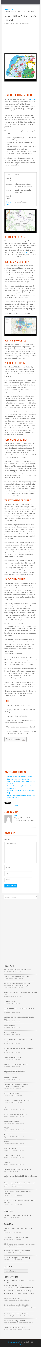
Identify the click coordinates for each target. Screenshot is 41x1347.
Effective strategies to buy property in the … (19, 1244)
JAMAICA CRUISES (10, 1001)
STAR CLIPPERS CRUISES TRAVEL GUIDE (17, 970)
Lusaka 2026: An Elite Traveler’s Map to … (18, 1169)
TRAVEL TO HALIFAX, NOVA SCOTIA (16, 1064)
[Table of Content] (23, 739)
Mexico (32, 99)
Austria (6, 1142)
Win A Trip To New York (25, 1293)
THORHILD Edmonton (11, 1093)
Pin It (16, 805)
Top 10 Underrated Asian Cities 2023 (16, 1305)
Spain (27, 252)
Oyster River (18, 1285)
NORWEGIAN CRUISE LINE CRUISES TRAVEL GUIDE (19, 1009)
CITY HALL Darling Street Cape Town (16, 977)
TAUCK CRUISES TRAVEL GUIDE (14, 1071)
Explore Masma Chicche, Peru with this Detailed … (17, 1193)
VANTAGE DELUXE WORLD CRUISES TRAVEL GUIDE (19, 1018)
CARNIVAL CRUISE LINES (12, 1057)
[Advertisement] (20, 38)
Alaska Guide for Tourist (12, 1155)
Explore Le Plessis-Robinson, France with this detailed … (20, 1201)
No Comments (25, 23)
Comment (7, 839)
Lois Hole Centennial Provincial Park (17, 1100)
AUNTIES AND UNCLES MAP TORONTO (17, 1251)
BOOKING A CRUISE (10, 1078)
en (13, 9)
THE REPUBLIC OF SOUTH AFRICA (15, 1114)
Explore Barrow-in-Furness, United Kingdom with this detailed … (19, 1184)
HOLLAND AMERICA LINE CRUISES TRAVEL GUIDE (18, 1040)
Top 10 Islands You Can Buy (13, 1298)
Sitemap (20, 1344)
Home (8, 9)
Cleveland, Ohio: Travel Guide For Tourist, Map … (18, 1229)
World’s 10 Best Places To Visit (14, 1327)
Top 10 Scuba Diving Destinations (15, 1321)
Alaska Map (8, 1135)
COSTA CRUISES (9, 1026)
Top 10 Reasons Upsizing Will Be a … (17, 1314)
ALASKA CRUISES (10, 1033)
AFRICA (6, 1128)
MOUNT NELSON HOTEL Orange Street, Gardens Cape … (20, 993)
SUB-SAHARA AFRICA (11, 1121)
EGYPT (6, 1107)
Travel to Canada (10, 1148)
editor (7, 23)
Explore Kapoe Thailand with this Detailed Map (20, 1176)
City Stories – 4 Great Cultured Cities (16, 1237)
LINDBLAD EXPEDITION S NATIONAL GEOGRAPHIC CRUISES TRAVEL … (16, 1086)
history (10, 241)
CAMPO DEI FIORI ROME (25, 1288)
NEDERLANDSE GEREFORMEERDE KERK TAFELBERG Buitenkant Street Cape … (17, 984)
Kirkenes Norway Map (23, 1290)
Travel (16, 23)
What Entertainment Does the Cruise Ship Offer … (18, 1049)
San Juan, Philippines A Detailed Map (17, 1258)
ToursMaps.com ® (14, 1342)
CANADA (7, 1162)
